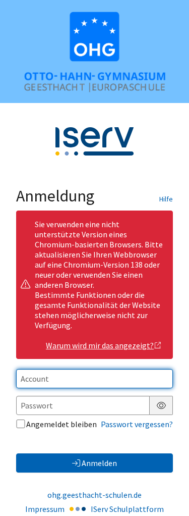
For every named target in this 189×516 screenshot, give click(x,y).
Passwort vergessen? (137, 424)
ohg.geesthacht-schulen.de (94, 495)
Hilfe (166, 198)
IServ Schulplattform (127, 509)
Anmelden (99, 463)
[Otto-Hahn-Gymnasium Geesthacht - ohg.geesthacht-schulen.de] (94, 51)
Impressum (45, 509)
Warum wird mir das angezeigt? (100, 345)
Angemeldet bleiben (61, 424)
